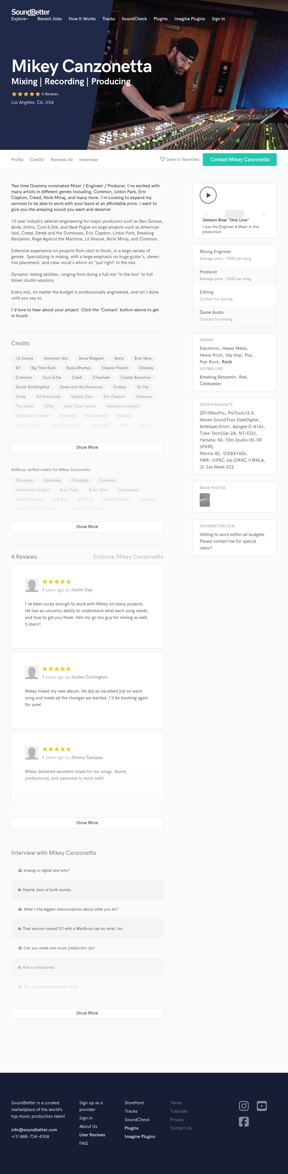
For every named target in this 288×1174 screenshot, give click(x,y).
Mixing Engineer (215, 251)
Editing (206, 292)
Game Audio (212, 312)
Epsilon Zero (82, 396)
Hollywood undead (32, 415)
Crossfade (101, 377)
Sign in (218, 19)
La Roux (75, 434)
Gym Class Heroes (80, 406)
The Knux (24, 434)
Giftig (48, 406)
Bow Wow (143, 358)
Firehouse (144, 396)
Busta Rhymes (78, 368)
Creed (77, 377)
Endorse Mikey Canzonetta (128, 556)
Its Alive (123, 415)
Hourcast (67, 415)
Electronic (209, 348)
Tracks (108, 19)
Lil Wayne (101, 434)
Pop (248, 355)
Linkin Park (129, 434)
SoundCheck (134, 19)
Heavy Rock (211, 355)
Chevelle (146, 368)
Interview (88, 160)
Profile (17, 160)
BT (18, 368)
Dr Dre (142, 387)
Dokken (120, 387)
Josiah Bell (100, 425)
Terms (176, 1103)
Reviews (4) (62, 160)
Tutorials (178, 1111)
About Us (88, 1126)
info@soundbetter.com (34, 1130)
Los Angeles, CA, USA (32, 102)
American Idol (56, 358)
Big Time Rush (43, 368)
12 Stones (24, 358)
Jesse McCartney (65, 425)
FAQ (83, 1143)
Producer (208, 272)
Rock (227, 362)
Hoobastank (96, 415)
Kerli (125, 425)
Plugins (161, 19)
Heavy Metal (234, 348)
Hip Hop (234, 355)
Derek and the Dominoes (81, 387)
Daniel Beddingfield (32, 387)
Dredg (21, 396)
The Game (24, 406)
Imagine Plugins (189, 19)
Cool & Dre (52, 377)
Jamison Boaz (28, 425)
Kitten (145, 425)
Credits (37, 160)
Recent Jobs (49, 19)
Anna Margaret (91, 358)
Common (24, 377)
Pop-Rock (209, 362)
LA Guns (50, 434)
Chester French (115, 368)
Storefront (134, 1103)
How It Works (82, 19)
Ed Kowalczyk (48, 396)
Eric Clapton (114, 396)
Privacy (177, 1120)
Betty (119, 358)
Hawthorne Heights (123, 406)
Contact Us (181, 1128)
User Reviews (92, 1135)
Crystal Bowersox (136, 377)
